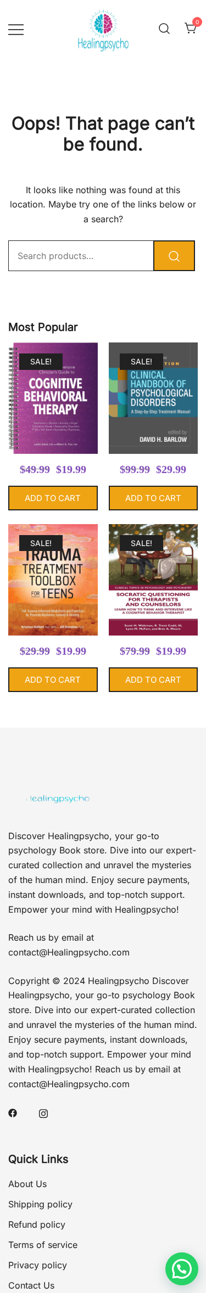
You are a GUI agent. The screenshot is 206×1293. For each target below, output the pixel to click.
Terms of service (42, 1244)
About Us (27, 1183)
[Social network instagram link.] (43, 1112)
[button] (181, 1268)
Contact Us (31, 1285)
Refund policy (36, 1224)
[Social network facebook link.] (12, 1112)
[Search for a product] (164, 29)
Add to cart (53, 498)
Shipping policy (40, 1204)
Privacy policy (37, 1265)
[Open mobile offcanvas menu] (16, 28)
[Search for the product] (174, 255)
